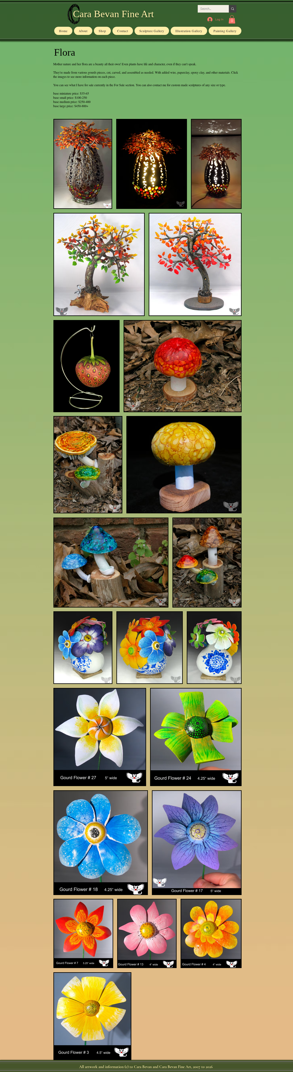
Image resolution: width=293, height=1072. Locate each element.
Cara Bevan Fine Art (113, 13)
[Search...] (232, 9)
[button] (231, 19)
